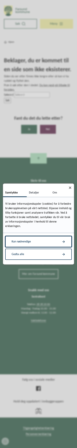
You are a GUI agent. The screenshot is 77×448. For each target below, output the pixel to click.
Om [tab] (55, 192)
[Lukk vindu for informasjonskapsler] (70, 187)
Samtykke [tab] (11, 192)
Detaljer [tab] (34, 192)
